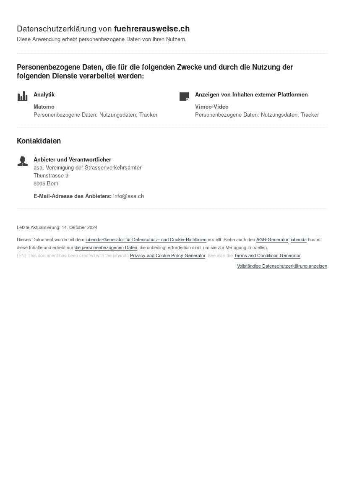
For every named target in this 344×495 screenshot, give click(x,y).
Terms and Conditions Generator (267, 255)
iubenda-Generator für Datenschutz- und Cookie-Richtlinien (146, 239)
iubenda (299, 239)
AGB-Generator (272, 239)
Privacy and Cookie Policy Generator (167, 255)
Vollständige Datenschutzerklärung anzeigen (282, 265)
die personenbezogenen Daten (106, 247)
